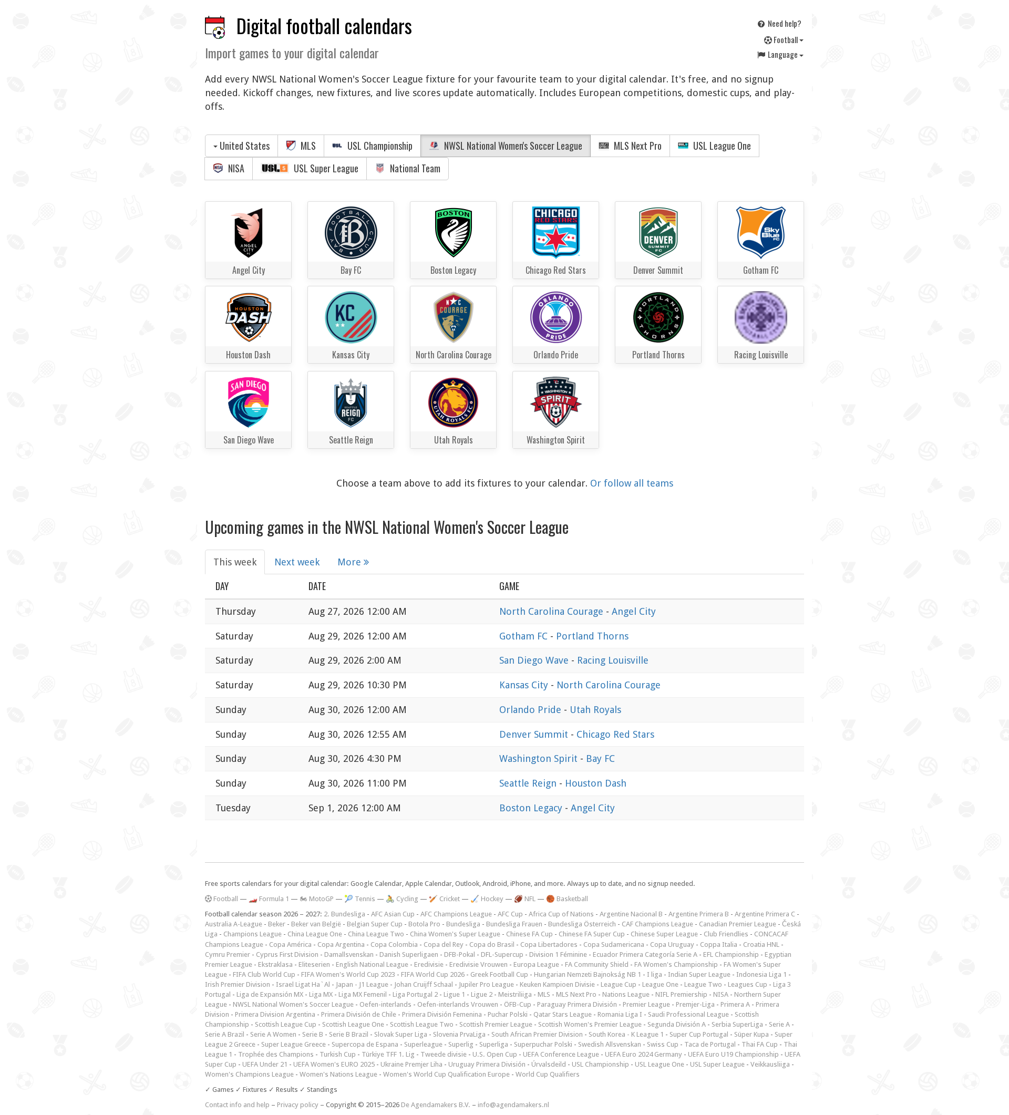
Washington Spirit (539, 758)
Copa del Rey (444, 944)
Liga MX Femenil (362, 994)
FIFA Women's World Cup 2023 (348, 974)
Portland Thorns (592, 636)
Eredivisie (429, 964)
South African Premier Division (537, 1034)
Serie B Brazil (348, 1034)
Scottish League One (353, 1024)
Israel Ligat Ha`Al (303, 984)
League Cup (618, 984)
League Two (703, 984)
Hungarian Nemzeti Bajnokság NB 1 (587, 974)
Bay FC (600, 758)
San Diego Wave (535, 660)
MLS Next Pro (637, 145)
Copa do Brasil (491, 944)
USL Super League (325, 168)
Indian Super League (699, 974)
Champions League (252, 934)
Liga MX (321, 994)
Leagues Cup (747, 984)
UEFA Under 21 (264, 1064)
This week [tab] (234, 561)
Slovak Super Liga (400, 1034)
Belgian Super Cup (375, 924)
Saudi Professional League (688, 1014)
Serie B (312, 1034)
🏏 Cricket (444, 899)
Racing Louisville (612, 660)
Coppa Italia (718, 944)
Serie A (779, 1024)
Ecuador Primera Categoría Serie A (645, 954)
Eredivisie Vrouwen (478, 964)
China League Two (376, 934)
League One (660, 984)
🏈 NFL (525, 899)
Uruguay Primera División (487, 1064)
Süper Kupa (751, 1034)
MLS (307, 145)
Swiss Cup (662, 1044)
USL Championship (379, 145)
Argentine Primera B (698, 914)
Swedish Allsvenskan (609, 1044)
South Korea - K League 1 (626, 1034)
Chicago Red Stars (615, 734)
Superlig (460, 1044)
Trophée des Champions (276, 1054)
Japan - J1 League (362, 984)
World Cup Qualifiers (548, 1074)
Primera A (735, 1004)
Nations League (626, 994)
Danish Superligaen (408, 954)
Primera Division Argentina (275, 1014)
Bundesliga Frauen (514, 924)
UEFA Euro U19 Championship (733, 1054)
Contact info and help (237, 1105)
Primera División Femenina (442, 1014)
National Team (414, 168)
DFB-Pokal (459, 954)
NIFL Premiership (681, 994)
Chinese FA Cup (529, 934)
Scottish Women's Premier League (590, 1024)
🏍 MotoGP (317, 899)
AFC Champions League (456, 914)
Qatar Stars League (562, 1014)
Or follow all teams (631, 483)
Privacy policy (297, 1105)
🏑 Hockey (486, 899)
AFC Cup (510, 914)
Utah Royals (595, 709)
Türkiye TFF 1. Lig (388, 1054)
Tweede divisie (443, 1054)
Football (785, 39)
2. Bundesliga (344, 914)
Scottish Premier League (495, 1024)
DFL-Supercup (502, 954)
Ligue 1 (454, 994)
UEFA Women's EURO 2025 (334, 1064)
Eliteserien (314, 964)
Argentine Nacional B (631, 914)
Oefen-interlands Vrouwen (457, 1004)
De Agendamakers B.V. (435, 1105)
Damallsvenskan (349, 954)
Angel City (634, 611)
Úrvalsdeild (548, 1064)
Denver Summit (535, 734)
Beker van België (316, 924)
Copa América (290, 944)
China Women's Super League (455, 934)
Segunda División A (676, 1024)
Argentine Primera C (765, 914)
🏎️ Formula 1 (269, 899)
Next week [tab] (297, 561)
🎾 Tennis (359, 899)
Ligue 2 (481, 994)
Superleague (423, 1044)
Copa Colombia (394, 944)
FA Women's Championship (676, 964)
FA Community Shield (597, 964)
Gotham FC (524, 636)
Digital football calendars (324, 25)
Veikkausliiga (770, 1064)
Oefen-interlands (385, 1004)
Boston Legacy (532, 807)
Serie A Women (273, 1034)
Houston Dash (595, 783)
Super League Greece (293, 1044)
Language (782, 54)
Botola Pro (424, 924)
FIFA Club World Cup (264, 974)
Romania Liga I (620, 1014)
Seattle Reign (529, 783)
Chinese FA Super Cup (592, 934)
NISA (235, 168)
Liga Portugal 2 (415, 994)
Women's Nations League (338, 1074)
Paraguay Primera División (577, 1004)
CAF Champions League (657, 924)
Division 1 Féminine (558, 954)
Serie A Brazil (224, 1034)
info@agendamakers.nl (513, 1105)
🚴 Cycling (402, 899)
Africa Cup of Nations (561, 914)
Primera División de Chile (358, 1014)
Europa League (536, 964)
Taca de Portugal (710, 1044)
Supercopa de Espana (365, 1044)
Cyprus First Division (287, 954)
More (350, 561)
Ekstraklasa (275, 964)
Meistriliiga (515, 994)
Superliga (493, 1044)
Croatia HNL (761, 944)
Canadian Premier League (737, 924)
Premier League (646, 1004)
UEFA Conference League (561, 1054)
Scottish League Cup (285, 1024)
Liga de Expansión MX (269, 994)
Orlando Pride (531, 709)
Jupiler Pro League (486, 984)
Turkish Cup (338, 1054)
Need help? (783, 23)
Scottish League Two (422, 1024)
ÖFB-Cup (517, 1004)
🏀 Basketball (567, 899)
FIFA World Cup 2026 (433, 974)
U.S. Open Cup (494, 1054)
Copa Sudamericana (613, 944)
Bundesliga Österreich (582, 924)
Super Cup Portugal (699, 1034)
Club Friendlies (726, 934)
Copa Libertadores (549, 944)
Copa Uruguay (672, 944)
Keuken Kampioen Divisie (557, 984)
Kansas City (525, 684)
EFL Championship (731, 954)
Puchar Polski (508, 1014)
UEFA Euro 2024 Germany (643, 1054)
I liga (654, 974)
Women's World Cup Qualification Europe (446, 1074)
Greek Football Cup (499, 974)
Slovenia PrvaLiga (459, 1034)
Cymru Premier (227, 954)
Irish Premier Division (237, 984)
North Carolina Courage (552, 611)
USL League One (721, 145)
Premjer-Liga (695, 1004)
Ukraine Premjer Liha (411, 1064)
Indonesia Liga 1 (761, 974)
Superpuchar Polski (543, 1044)
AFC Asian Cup (393, 914)
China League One (314, 934)
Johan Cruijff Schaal (423, 984)
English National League (372, 964)
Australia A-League (233, 924)
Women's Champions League (249, 1074)
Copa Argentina (341, 944)
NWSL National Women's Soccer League (512, 145)
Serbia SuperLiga (737, 1024)
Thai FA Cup (760, 1044)
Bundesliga (463, 924)
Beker (276, 924)
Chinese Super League (664, 934)
